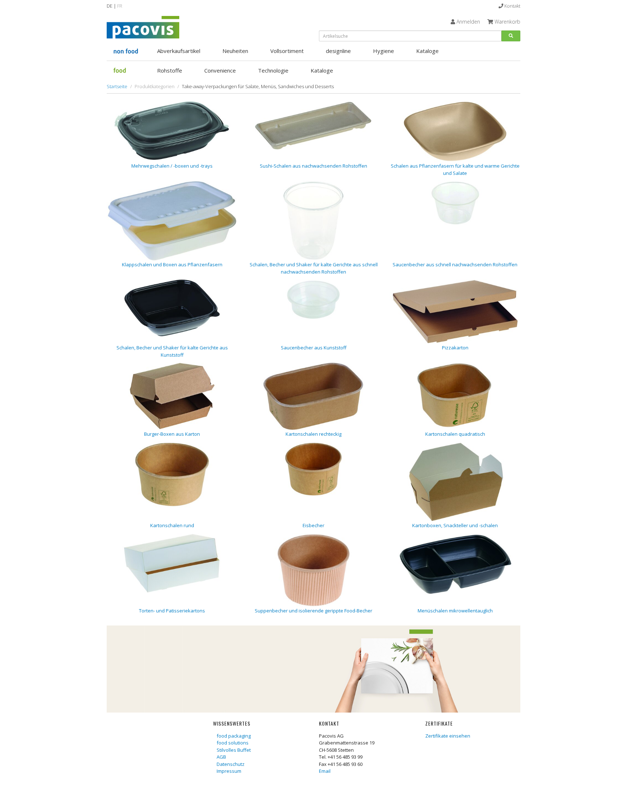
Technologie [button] (273, 70)
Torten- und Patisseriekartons (172, 610)
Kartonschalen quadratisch (455, 434)
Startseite (117, 86)
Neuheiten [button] (235, 50)
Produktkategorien (155, 86)
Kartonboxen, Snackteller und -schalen (455, 525)
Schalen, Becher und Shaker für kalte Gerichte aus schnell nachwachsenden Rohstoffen (314, 268)
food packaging (234, 736)
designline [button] (338, 50)
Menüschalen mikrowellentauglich (455, 610)
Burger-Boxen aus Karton (172, 434)
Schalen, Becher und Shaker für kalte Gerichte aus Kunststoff (172, 351)
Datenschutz (231, 764)
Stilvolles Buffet (234, 750)
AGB (221, 757)
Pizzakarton (455, 347)
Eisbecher (313, 525)
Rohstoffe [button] (169, 70)
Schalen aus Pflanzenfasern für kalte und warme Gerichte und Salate (455, 169)
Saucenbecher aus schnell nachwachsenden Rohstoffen (455, 264)
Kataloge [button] (427, 50)
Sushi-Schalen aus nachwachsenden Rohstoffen (313, 166)
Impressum (229, 771)
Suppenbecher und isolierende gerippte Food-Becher (313, 610)
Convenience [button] (220, 70)
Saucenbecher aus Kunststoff (314, 347)
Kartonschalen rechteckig (313, 434)
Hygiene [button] (383, 50)
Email (325, 771)
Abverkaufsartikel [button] (178, 50)
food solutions (233, 742)
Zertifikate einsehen (447, 736)
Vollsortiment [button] (287, 50)
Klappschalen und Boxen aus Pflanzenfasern (172, 264)
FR (119, 6)
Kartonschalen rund (172, 525)
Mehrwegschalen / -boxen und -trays (172, 166)
